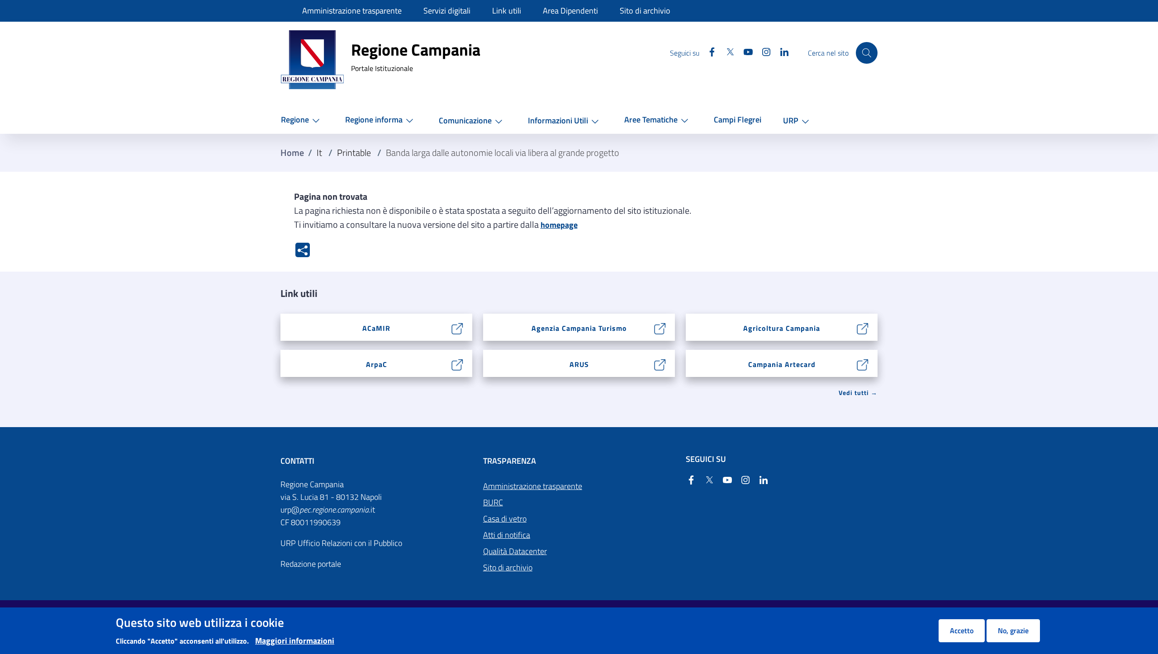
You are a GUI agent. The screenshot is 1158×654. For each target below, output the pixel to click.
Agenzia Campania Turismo (579, 328)
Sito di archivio (507, 567)
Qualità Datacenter (515, 551)
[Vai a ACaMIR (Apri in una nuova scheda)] (457, 327)
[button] (302, 120)
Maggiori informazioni (294, 641)
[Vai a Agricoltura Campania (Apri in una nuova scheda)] (863, 327)
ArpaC (376, 364)
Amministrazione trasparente (532, 486)
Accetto (961, 630)
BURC (493, 502)
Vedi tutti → (858, 392)
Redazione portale (310, 564)
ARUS (579, 364)
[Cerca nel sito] (867, 53)
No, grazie (1013, 630)
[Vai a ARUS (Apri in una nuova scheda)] (660, 364)
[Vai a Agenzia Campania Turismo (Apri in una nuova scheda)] (660, 327)
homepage (559, 225)
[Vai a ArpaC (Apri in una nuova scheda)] (457, 364)
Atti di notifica (506, 535)
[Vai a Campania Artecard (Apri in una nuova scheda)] (863, 364)
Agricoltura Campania (781, 328)
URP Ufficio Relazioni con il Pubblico (341, 543)
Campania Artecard (782, 364)
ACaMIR (376, 328)
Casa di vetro (505, 519)
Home (292, 153)
